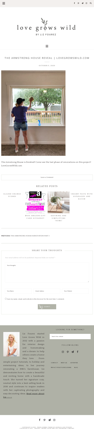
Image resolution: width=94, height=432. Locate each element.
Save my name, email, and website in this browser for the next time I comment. (36, 299)
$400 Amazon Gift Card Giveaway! (35, 217)
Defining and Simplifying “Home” (58, 218)
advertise (74, 363)
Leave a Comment (47, 177)
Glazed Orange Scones (12, 195)
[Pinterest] (78, 3)
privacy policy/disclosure (61, 367)
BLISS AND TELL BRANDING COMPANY (60, 428)
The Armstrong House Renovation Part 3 (30, 236)
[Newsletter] (82, 3)
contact (54, 363)
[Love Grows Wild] (47, 26)
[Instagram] (86, 3)
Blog (76, 367)
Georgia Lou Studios (64, 427)
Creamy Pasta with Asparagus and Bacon (82, 196)
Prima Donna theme (45, 427)
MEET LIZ (64, 363)
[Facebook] (74, 3)
